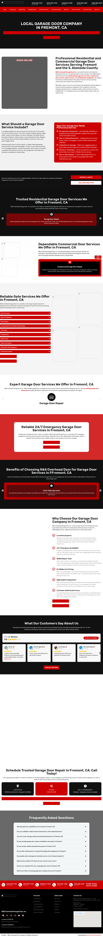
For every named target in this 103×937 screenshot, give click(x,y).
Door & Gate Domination (94, 935)
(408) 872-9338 (67, 3)
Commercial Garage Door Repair (69, 267)
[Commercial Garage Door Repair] (70, 262)
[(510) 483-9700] (3, 885)
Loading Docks (32, 9)
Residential (22, 9)
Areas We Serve (87, 9)
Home (4, 9)
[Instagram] (11, 915)
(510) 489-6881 (82, 3)
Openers (66, 9)
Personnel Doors (44, 9)
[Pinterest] (23, 915)
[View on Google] (6, 647)
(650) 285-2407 (97, 3)
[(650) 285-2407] (71, 885)
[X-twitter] (7, 915)
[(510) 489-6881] (54, 885)
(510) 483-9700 (37, 3)
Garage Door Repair (51, 219)
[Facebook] (3, 915)
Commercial (12, 9)
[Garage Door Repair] (51, 214)
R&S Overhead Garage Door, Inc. (66, 72)
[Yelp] (15, 915)
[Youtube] (19, 915)
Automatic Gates (56, 9)
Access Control (76, 9)
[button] (3, 218)
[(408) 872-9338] (37, 885)
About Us (97, 9)
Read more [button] (7, 659)
